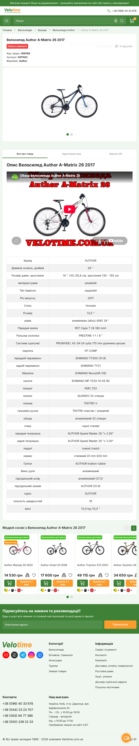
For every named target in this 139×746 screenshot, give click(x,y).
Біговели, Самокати (61, 655)
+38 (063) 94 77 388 (18, 715)
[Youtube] (6, 655)
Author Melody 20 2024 (18, 565)
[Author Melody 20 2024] (20, 548)
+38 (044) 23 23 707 (18, 709)
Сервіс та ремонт (106, 649)
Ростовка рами (104, 671)
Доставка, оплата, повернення (114, 665)
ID (135, 739)
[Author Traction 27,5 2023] (93, 548)
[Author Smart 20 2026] (57, 548)
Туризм (53, 665)
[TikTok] (14, 655)
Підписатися (120, 624)
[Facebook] (39, 655)
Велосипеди (56, 649)
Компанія (101, 660)
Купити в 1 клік (26, 583)
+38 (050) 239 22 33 (18, 722)
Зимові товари (57, 671)
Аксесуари (55, 660)
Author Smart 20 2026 (54, 565)
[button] (67, 134)
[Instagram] (31, 655)
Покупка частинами (107, 687)
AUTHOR (90, 260)
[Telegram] (22, 655)
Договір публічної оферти (111, 682)
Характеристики (71, 153)
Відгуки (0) (116, 153)
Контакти (100, 655)
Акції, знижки (103, 676)
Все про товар (25, 153)
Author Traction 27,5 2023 (92, 565)
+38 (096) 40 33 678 (124, 10)
